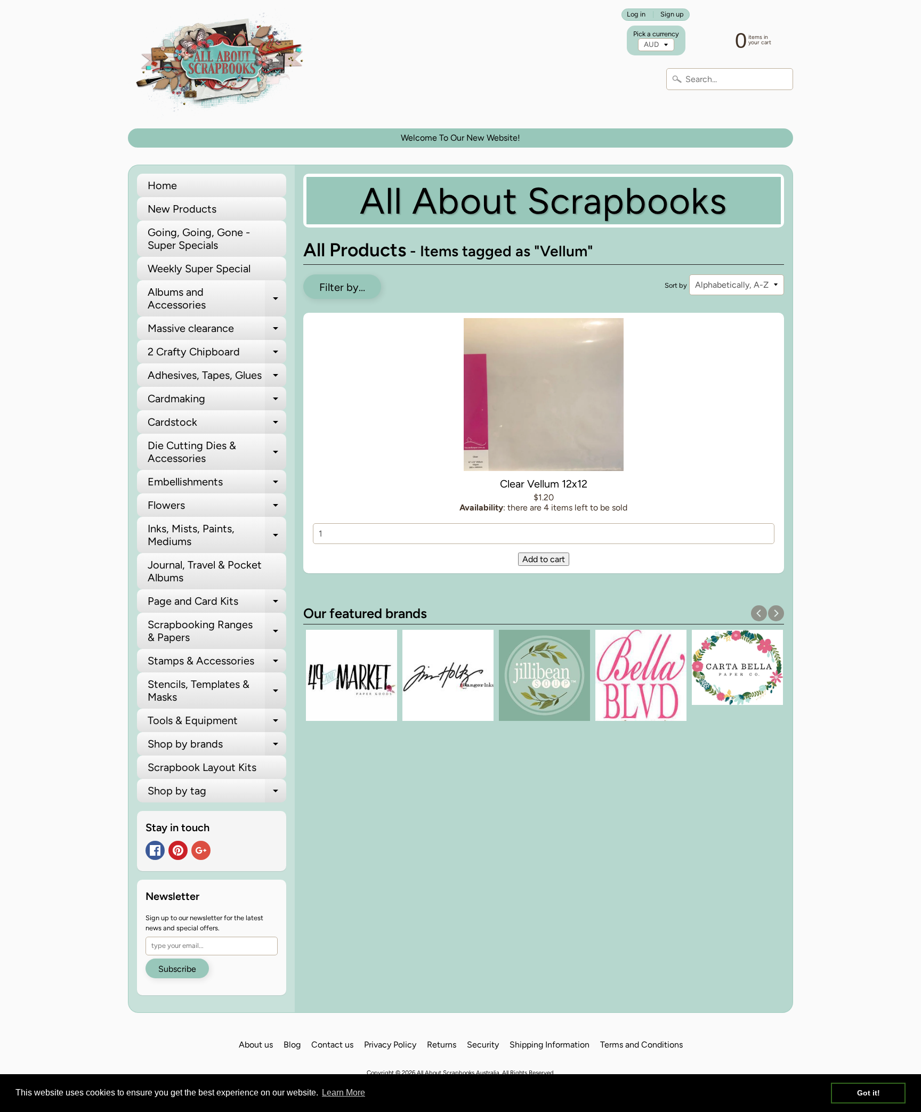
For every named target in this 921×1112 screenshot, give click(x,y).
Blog (292, 1045)
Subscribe (177, 969)
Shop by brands (217, 746)
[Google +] (201, 850)
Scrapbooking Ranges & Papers (217, 631)
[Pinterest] (178, 850)
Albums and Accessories (217, 299)
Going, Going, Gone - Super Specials (199, 238)
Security (483, 1045)
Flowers (217, 508)
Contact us (332, 1045)
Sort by (676, 285)
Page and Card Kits (217, 604)
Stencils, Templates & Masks (217, 691)
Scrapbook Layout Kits (202, 767)
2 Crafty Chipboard (217, 354)
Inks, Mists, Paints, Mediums (217, 535)
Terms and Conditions (641, 1045)
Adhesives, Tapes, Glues (217, 378)
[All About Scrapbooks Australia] (222, 64)
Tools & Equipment (217, 723)
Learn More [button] (343, 1092)
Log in (636, 14)
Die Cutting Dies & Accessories (217, 452)
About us (256, 1045)
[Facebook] (155, 850)
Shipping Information (549, 1045)
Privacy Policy (390, 1045)
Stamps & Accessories (217, 663)
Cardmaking (217, 401)
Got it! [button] (868, 1093)
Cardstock (217, 425)
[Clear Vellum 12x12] (544, 396)
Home (162, 185)
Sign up (672, 14)
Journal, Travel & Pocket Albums (205, 571)
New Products (182, 208)
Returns (441, 1045)
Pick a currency (656, 34)
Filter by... (342, 287)
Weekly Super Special (199, 268)
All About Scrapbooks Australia (458, 1072)
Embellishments (217, 484)
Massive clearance (217, 331)
